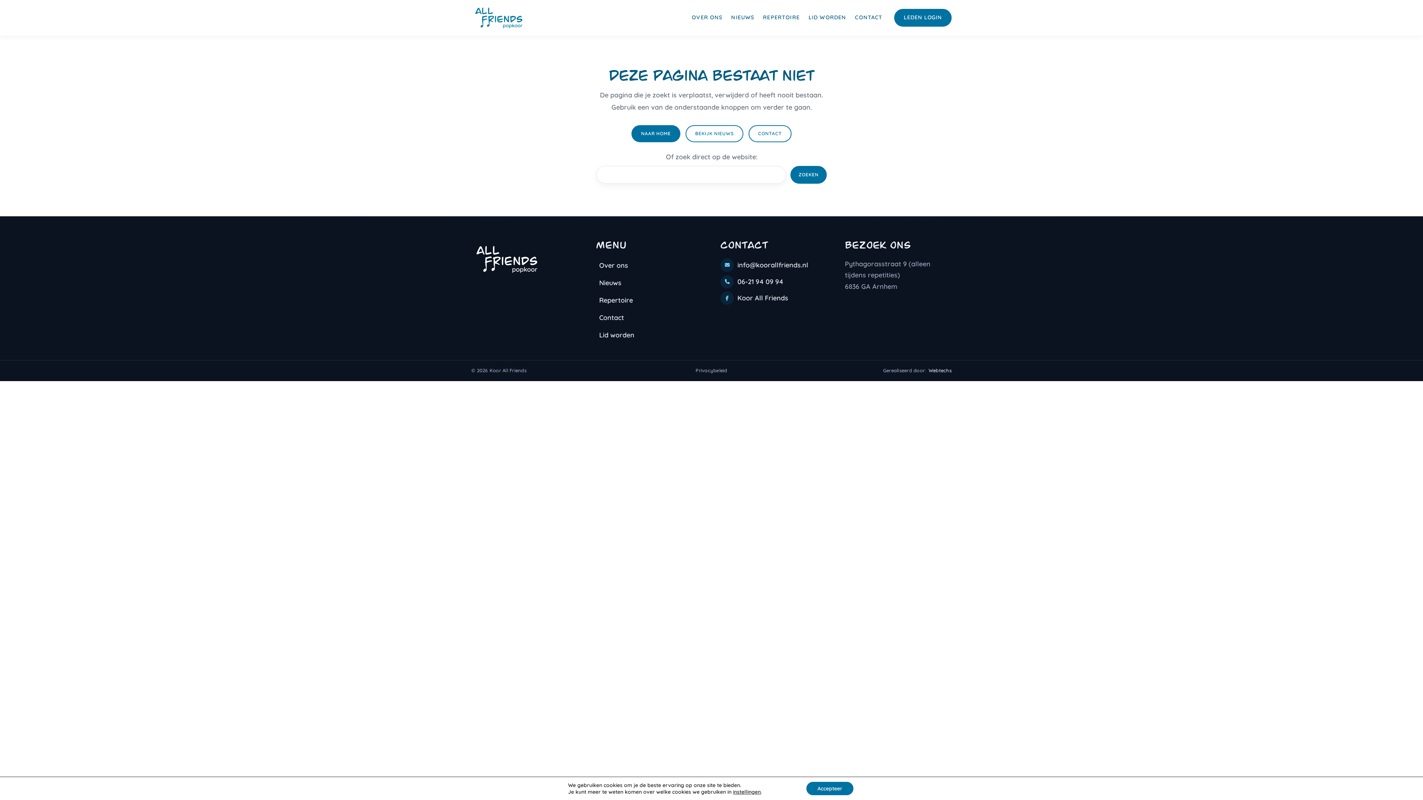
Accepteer (829, 788)
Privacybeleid (711, 370)
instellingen (747, 792)
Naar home (656, 133)
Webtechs (940, 370)
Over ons (707, 17)
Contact (868, 17)
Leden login (923, 17)
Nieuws (742, 17)
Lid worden (827, 17)
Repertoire (781, 17)
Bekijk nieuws (714, 133)
